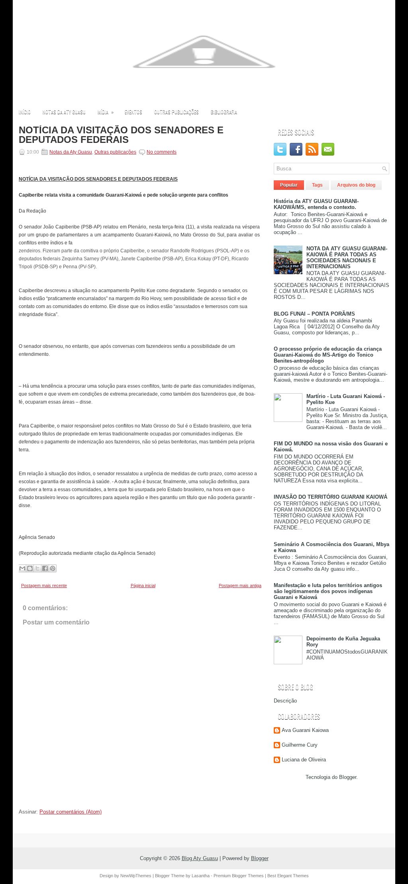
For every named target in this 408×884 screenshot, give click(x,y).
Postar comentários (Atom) (70, 812)
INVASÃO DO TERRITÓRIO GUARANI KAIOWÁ (330, 497)
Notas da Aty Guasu (64, 111)
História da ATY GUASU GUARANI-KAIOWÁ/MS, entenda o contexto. (316, 204)
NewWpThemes (135, 875)
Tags (317, 185)
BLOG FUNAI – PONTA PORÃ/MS (314, 314)
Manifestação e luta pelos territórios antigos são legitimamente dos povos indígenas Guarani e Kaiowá (328, 591)
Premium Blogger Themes (239, 875)
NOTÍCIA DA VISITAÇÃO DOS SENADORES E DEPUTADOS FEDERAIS (121, 134)
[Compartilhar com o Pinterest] (53, 568)
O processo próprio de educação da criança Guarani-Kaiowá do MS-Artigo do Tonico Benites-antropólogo (328, 355)
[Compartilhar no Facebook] (45, 568)
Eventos (133, 111)
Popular (289, 185)
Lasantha (201, 875)
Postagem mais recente (44, 585)
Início (25, 111)
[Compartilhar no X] (37, 568)
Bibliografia (224, 111)
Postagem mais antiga (240, 585)
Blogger (347, 777)
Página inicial (143, 585)
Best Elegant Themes (288, 875)
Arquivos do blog (356, 185)
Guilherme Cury (300, 745)
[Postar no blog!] (30, 568)
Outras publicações (176, 111)
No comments (162, 152)
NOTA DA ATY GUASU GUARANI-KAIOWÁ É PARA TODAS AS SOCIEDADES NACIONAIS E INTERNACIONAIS (346, 257)
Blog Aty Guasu (200, 858)
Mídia (106, 111)
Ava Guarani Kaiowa (305, 730)
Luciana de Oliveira (304, 760)
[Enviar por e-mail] (22, 568)
